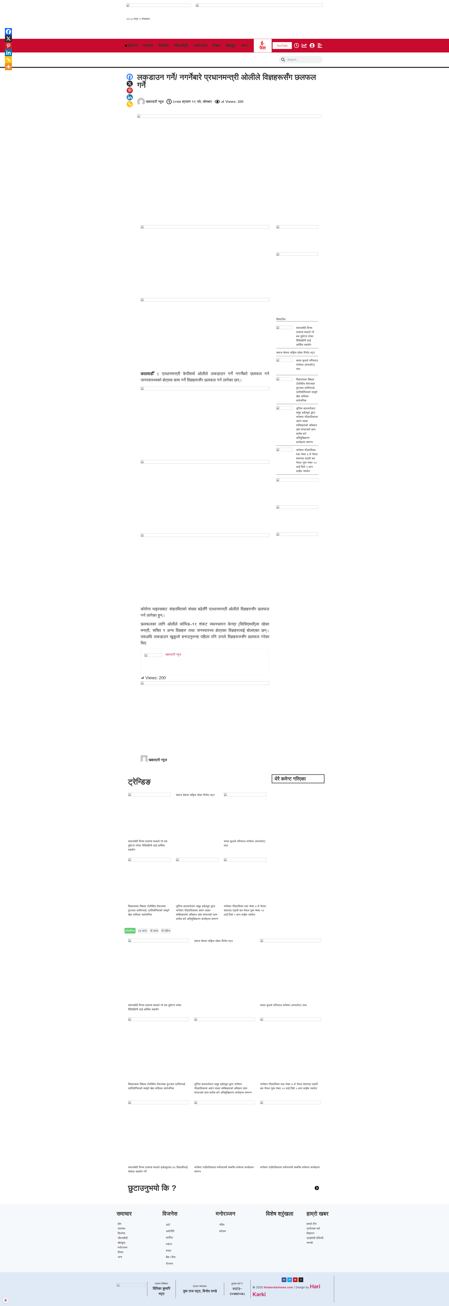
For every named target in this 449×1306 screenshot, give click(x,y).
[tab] (130, 930)
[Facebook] (130, 77)
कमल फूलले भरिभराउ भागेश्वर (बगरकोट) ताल (307, 365)
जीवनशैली (123, 1238)
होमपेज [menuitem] (133, 45)
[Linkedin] (130, 97)
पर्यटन (169, 1244)
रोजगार (169, 1263)
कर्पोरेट (169, 1237)
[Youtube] (295, 1279)
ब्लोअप (222, 1231)
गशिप (221, 1224)
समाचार (121, 1228)
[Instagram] (301, 1279)
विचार (120, 1252)
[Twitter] (289, 1279)
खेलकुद (121, 1242)
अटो (168, 1224)
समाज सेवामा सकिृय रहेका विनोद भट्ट (295, 352)
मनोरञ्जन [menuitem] (200, 45)
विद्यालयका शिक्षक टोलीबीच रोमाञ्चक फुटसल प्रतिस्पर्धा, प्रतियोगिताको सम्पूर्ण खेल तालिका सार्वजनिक (148, 910)
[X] (130, 84)
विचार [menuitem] (216, 45)
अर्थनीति (170, 1231)
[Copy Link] (130, 104)
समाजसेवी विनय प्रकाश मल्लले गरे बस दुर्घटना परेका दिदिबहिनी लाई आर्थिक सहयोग (305, 336)
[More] (6, 66)
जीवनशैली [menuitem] (181, 45)
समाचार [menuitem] (148, 45)
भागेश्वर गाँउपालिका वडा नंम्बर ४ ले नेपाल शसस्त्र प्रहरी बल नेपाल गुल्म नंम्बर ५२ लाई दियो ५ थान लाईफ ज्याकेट (245, 910)
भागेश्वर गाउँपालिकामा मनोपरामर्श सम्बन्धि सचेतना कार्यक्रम (290, 1167)
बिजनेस (121, 1233)
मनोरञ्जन (122, 1247)
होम (119, 1223)
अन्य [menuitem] (244, 45)
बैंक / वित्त (171, 1257)
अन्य (120, 1256)
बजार (168, 1250)
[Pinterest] (130, 90)
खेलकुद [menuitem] (231, 45)
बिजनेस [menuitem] (164, 45)
